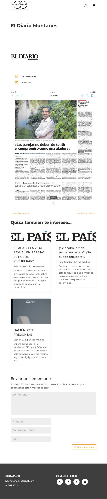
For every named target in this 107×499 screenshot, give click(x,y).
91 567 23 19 (11, 485)
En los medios (29, 76)
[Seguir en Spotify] (85, 482)
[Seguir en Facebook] (68, 482)
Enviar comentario (84, 447)
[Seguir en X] (76, 482)
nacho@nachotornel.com (19, 481)
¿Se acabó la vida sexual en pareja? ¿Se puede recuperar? (75, 252)
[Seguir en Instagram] (60, 482)
